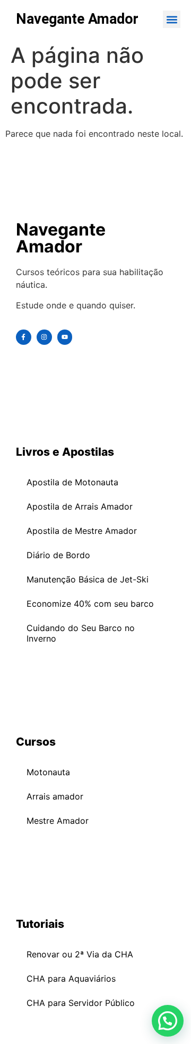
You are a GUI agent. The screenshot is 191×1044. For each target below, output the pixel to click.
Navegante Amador (77, 19)
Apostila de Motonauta (72, 482)
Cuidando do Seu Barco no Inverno (81, 633)
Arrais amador (55, 796)
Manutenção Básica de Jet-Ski (88, 579)
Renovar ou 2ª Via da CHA (80, 954)
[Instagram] (44, 337)
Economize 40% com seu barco (90, 603)
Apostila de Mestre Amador (82, 530)
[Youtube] (65, 337)
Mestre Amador (58, 820)
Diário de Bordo (58, 555)
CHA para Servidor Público (81, 1003)
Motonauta (48, 772)
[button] (171, 19)
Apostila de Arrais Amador (80, 506)
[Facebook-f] (23, 337)
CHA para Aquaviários (71, 978)
